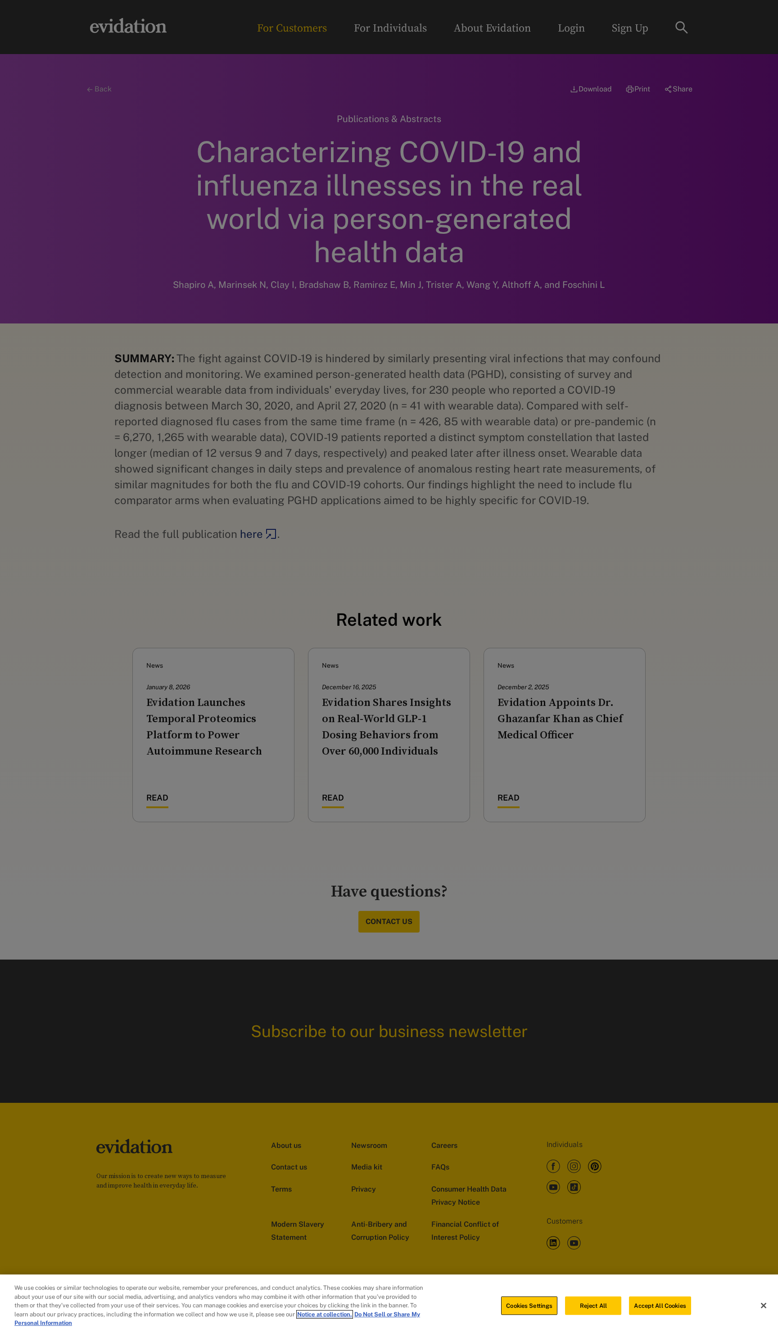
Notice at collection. (324, 1314)
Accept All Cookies (660, 1305)
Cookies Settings (529, 1305)
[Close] (763, 1305)
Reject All (593, 1305)
